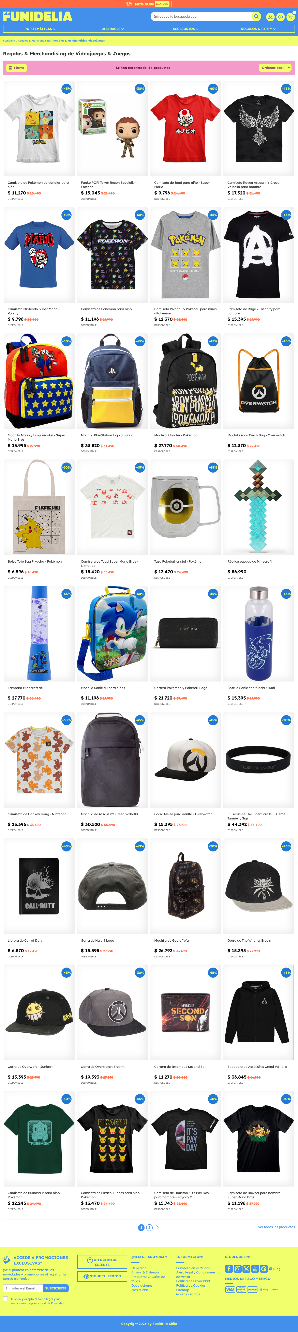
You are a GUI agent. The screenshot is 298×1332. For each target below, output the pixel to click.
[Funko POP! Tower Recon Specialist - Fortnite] (112, 129)
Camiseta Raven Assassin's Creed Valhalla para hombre (253, 185)
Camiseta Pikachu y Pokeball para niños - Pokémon (185, 311)
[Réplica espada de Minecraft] (258, 507)
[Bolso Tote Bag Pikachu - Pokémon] (39, 507)
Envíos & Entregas (145, 1272)
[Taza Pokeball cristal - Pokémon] (185, 507)
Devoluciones (141, 1285)
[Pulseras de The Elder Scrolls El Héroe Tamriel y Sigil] (258, 760)
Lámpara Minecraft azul (26, 688)
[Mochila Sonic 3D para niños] (112, 634)
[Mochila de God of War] (185, 886)
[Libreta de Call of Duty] (39, 886)
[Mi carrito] (290, 17)
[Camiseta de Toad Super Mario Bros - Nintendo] (112, 507)
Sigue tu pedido (105, 1276)
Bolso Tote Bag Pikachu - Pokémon (35, 561)
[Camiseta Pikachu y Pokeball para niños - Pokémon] (185, 255)
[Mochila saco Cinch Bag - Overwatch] (258, 381)
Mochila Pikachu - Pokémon (176, 435)
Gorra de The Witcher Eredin (249, 940)
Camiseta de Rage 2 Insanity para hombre (254, 311)
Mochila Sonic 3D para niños (103, 688)
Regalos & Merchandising (34, 40)
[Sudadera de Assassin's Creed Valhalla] (258, 1013)
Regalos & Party (256, 28)
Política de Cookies (191, 1285)
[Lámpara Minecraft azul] (39, 634)
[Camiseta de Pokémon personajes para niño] (39, 129)
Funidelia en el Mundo (193, 1268)
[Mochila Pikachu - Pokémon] (185, 381)
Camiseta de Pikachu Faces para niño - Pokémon (111, 1195)
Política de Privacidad (193, 1281)
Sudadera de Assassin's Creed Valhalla (257, 1067)
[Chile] (229, 1269)
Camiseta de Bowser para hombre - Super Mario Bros (254, 1195)
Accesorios (184, 28)
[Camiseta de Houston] (185, 1139)
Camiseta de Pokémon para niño (106, 309)
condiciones (18, 1303)
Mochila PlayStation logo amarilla (107, 435)
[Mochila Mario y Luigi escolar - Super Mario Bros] (39, 381)
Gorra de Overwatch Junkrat (30, 1067)
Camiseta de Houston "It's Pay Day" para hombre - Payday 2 (182, 1195)
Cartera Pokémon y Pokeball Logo (180, 688)
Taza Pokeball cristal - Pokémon (179, 561)
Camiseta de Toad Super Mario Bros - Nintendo (109, 563)
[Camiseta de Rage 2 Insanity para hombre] (258, 255)
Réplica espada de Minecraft (249, 561)
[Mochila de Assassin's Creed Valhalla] (112, 760)
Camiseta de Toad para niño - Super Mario (182, 185)
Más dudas (139, 1290)
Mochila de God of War (172, 940)
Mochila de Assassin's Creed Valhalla (109, 814)
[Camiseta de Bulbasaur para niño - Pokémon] (39, 1139)
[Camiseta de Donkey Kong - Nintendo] (39, 760)
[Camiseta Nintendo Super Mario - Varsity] (39, 255)
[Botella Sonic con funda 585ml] (258, 634)
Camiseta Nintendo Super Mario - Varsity (34, 311)
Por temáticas (38, 28)
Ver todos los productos (276, 1227)
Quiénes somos (188, 1294)
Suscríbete (55, 1288)
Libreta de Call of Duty (25, 940)
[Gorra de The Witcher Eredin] (258, 886)
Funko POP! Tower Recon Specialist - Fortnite (109, 185)
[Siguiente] (157, 1227)
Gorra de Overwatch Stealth (103, 1067)
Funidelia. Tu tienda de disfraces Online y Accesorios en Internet (38, 16)
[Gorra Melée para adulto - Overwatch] (185, 760)
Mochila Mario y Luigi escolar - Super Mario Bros (36, 437)
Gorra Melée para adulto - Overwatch (183, 814)
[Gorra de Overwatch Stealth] (112, 1013)
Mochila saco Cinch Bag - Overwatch (256, 435)
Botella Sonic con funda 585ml (251, 688)
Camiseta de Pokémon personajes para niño (38, 185)
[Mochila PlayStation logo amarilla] (112, 381)
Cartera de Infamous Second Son (180, 1067)
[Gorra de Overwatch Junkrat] (39, 1013)
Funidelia (9, 40)
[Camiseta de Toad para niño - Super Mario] (185, 129)
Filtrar (19, 68)
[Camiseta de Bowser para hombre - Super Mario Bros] (258, 1139)
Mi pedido (139, 1268)
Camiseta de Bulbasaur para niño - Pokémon (35, 1195)
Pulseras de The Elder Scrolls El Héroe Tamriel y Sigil (256, 816)
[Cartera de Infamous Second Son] (185, 1013)
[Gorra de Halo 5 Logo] (112, 886)
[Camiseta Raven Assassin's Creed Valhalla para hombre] (258, 129)
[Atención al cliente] (280, 17)
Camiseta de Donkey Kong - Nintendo (37, 814)
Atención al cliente (105, 1262)
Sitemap (182, 1290)
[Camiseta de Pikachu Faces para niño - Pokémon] (112, 1139)
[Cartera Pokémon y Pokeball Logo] (185, 634)
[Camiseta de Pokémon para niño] (112, 255)
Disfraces (110, 28)
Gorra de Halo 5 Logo (97, 940)
